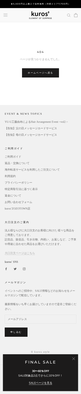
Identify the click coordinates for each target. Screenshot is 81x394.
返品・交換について (17, 163)
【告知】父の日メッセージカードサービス (31, 128)
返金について (13, 195)
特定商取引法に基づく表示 (21, 189)
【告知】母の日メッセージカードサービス (31, 134)
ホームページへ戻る (40, 72)
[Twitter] (15, 268)
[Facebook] (6, 268)
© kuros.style (40, 352)
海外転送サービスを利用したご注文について (32, 169)
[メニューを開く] (5, 15)
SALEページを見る (40, 383)
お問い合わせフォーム (18, 202)
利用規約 (10, 176)
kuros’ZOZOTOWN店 (17, 208)
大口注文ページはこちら (20, 253)
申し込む (16, 331)
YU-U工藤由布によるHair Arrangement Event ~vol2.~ (36, 121)
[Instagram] (24, 268)
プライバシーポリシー (18, 182)
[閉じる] (73, 358)
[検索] (69, 15)
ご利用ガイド (13, 156)
